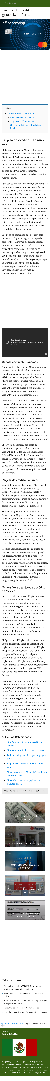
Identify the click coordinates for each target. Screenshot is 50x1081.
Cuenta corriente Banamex (22, 117)
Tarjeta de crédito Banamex (22, 121)
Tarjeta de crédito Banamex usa (22, 113)
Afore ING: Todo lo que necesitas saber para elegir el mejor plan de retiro (25, 1002)
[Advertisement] (25, 77)
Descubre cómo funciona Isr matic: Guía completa (25, 1012)
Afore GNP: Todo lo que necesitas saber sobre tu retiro (24, 994)
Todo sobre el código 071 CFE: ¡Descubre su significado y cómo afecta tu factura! (22, 987)
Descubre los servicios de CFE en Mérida (21, 1008)
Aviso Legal (6, 1031)
